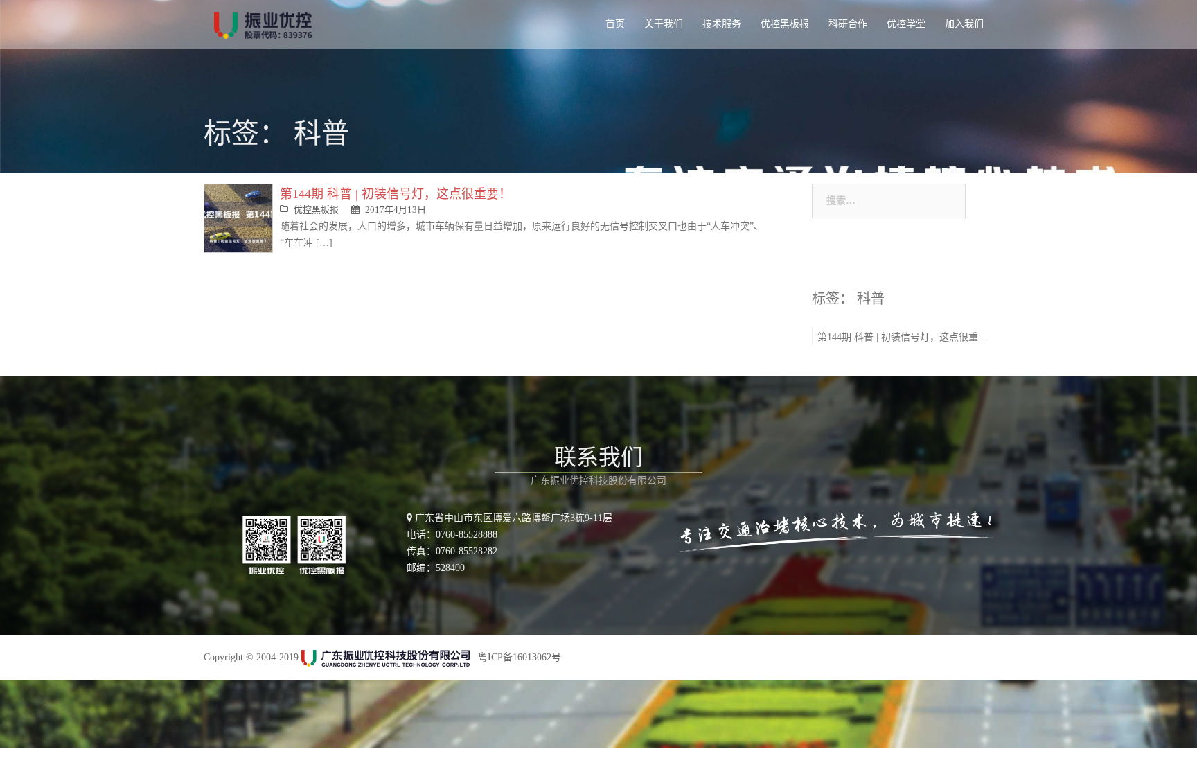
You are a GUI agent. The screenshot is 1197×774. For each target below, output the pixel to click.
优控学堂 (906, 24)
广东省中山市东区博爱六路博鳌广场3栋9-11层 (512, 518)
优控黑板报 (785, 24)
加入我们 (964, 24)
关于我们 (663, 24)
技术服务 (721, 24)
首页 (615, 24)
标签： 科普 (848, 298)
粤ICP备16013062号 (519, 657)
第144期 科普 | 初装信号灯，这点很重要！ (395, 194)
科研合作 (847, 24)
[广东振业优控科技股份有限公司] (263, 24)
